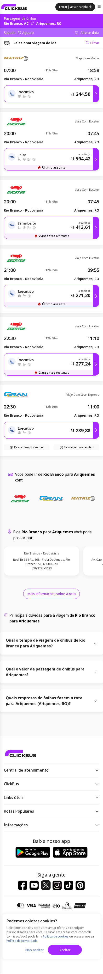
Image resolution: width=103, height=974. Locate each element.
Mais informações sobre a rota (51, 593)
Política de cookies (56, 936)
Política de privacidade (22, 941)
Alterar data (89, 32)
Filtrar (94, 43)
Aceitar (64, 950)
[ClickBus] (14, 7)
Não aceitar (34, 950)
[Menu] (99, 7)
